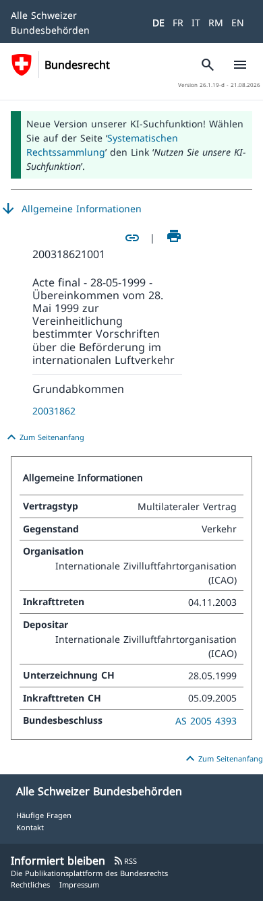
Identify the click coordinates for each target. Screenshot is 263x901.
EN (237, 22)
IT (196, 22)
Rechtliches (30, 884)
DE (158, 22)
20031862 (54, 410)
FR (178, 22)
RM (215, 22)
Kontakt (30, 827)
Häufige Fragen (43, 815)
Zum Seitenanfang (43, 437)
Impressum (79, 884)
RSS (125, 861)
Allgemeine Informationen (71, 209)
